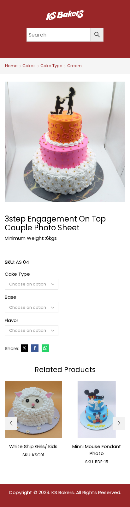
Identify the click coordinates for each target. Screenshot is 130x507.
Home (11, 66)
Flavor (11, 320)
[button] (11, 423)
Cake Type (51, 66)
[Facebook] (35, 348)
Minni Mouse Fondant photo (96, 450)
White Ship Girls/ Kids (33, 446)
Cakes (29, 66)
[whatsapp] (44, 348)
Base (10, 297)
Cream (74, 66)
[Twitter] (24, 348)
